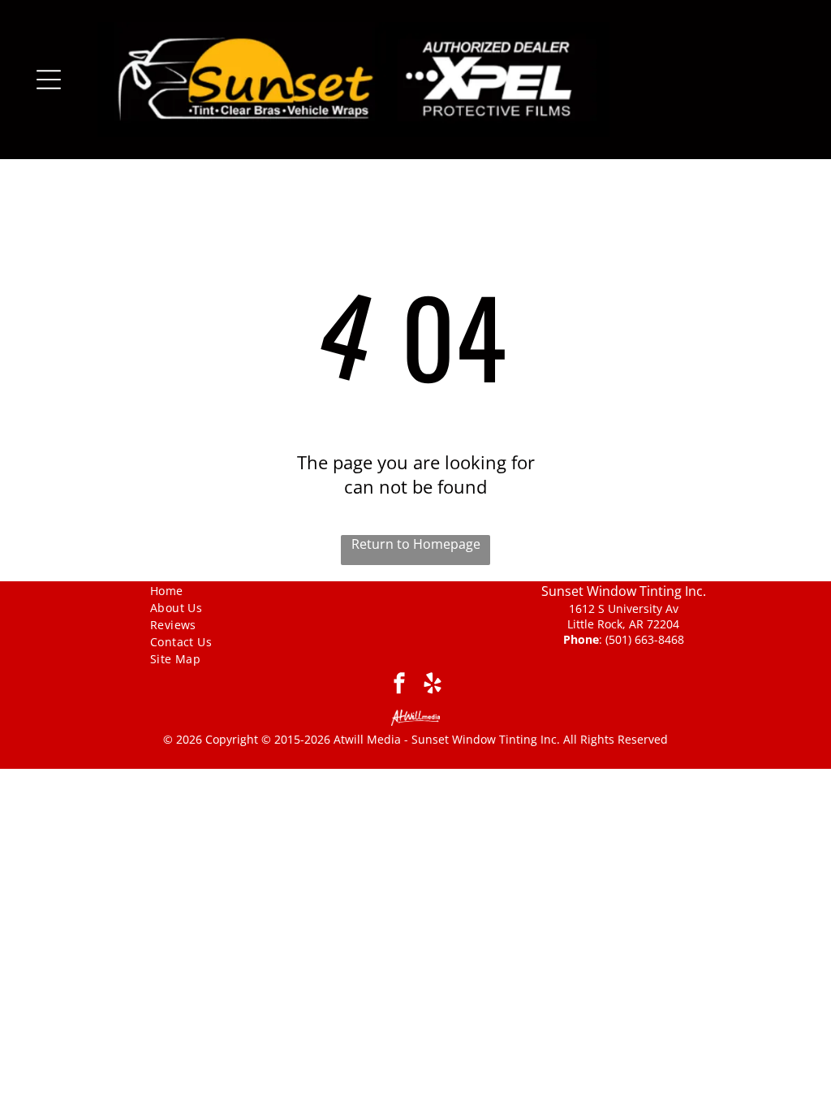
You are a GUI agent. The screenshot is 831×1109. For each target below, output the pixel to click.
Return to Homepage (415, 544)
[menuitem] (207, 589)
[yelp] (432, 685)
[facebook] (399, 685)
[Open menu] (49, 79)
